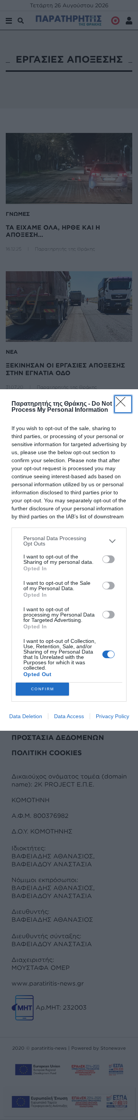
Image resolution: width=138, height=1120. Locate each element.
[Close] (123, 404)
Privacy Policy (112, 716)
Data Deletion (25, 716)
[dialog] (69, 560)
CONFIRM (42, 689)
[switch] (108, 559)
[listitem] (69, 541)
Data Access (69, 716)
